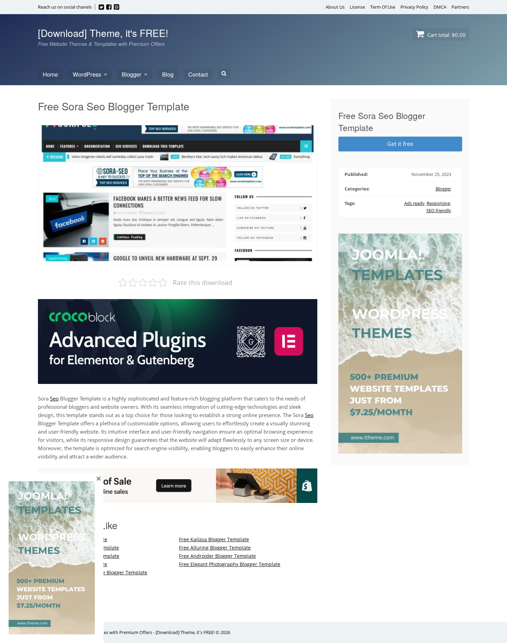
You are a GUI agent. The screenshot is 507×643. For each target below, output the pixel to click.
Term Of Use (382, 7)
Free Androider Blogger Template (217, 556)
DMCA (440, 7)
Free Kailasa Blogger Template (214, 539)
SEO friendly (438, 210)
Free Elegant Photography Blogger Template (229, 564)
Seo (54, 398)
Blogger (131, 74)
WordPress (87, 74)
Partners (460, 7)
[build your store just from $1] (177, 498)
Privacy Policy (414, 7)
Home (50, 74)
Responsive (438, 203)
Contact (198, 74)
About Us (335, 7)
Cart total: (446, 34)
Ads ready (414, 203)
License (357, 7)
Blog (167, 74)
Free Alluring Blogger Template (215, 547)
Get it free (400, 144)
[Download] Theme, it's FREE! (103, 33)
